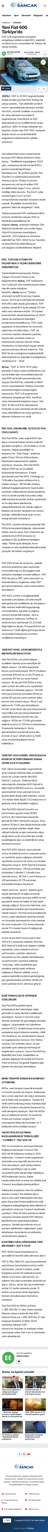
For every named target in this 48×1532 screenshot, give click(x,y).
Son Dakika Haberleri (13, 1509)
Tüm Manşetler (34, 1500)
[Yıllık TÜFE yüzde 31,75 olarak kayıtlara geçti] (35, 1405)
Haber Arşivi (33, 1509)
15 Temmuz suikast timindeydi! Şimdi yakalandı (10, 1437)
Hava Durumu (10, 1494)
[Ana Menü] (3, 6)
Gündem (6, 15)
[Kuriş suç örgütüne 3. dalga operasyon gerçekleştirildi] (12, 1382)
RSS (8, 1520)
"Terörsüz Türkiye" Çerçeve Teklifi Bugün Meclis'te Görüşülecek (12, 1414)
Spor (16, 15)
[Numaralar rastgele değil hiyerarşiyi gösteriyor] (35, 1427)
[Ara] (45, 6)
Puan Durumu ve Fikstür (10, 1501)
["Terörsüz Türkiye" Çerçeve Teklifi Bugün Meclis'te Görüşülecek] (12, 1405)
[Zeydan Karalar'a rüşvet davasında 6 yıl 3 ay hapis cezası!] (35, 1382)
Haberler (6, 23)
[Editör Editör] (8, 1358)
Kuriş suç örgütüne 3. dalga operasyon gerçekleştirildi (11, 1392)
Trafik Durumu (34, 1494)
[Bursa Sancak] (23, 6)
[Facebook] (19, 1454)
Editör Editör (23, 1356)
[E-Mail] (19, 1362)
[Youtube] (28, 1454)
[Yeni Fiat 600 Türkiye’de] (24, 71)
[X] (24, 1454)
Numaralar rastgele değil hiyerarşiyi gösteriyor (34, 1437)
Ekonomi (26, 15)
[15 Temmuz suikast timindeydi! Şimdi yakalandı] (12, 1427)
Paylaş (7, 88)
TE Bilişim (30, 1528)
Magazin (38, 15)
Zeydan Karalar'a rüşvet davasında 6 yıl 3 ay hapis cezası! (35, 1392)
